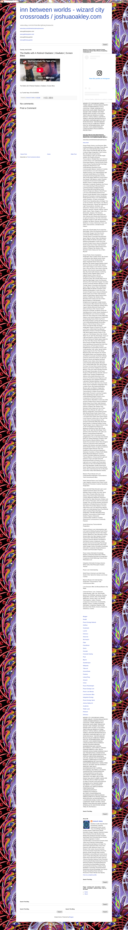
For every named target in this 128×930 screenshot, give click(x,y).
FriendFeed (86, 645)
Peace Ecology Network (89, 622)
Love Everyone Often (88, 694)
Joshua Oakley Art (88, 703)
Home (48, 154)
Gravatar (85, 651)
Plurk (84, 657)
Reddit (85, 619)
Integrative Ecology (88, 697)
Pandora (85, 674)
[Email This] (45, 98)
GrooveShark (86, 671)
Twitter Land (86, 709)
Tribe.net (85, 668)
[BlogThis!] (46, 98)
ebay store (86, 142)
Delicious (85, 634)
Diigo (84, 642)
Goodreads (86, 628)
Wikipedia (85, 665)
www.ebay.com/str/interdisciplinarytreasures (32, 28)
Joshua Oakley (89, 99)
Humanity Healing (88, 654)
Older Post (73, 154)
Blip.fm (85, 660)
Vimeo (84, 683)
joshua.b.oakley (101, 99)
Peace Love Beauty (88, 691)
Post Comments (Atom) (33, 157)
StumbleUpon (86, 662)
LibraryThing (86, 677)
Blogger (85, 616)
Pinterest (85, 711)
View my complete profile (90, 875)
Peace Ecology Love (88, 688)
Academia (85, 706)
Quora (84, 648)
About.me (85, 636)
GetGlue (85, 625)
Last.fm (85, 631)
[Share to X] (48, 98)
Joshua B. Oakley (98, 821)
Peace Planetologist (88, 685)
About (86, 894)
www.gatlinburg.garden (26, 40)
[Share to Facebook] (50, 98)
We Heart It (86, 639)
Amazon (85, 680)
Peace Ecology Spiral (89, 700)
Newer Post (23, 154)
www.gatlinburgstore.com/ (27, 34)
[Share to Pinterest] (52, 98)
